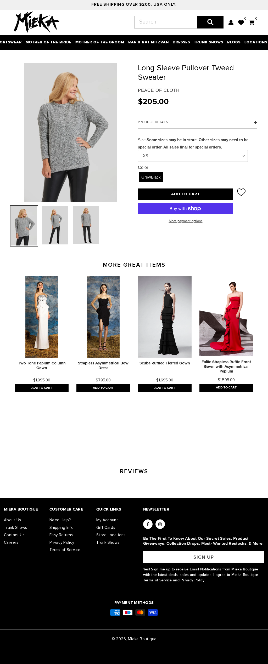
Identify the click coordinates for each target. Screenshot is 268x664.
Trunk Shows (15, 528)
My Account (107, 520)
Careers (11, 543)
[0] (241, 22)
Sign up (203, 557)
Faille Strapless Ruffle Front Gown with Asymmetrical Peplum (226, 366)
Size (142, 140)
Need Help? (60, 520)
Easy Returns (61, 535)
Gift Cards (105, 528)
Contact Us (14, 535)
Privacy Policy (61, 543)
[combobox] (179, 22)
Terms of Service (64, 550)
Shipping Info (61, 528)
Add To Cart (41, 388)
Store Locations (111, 535)
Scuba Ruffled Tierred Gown (164, 363)
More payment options (186, 221)
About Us (12, 520)
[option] (41, 334)
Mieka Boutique (142, 639)
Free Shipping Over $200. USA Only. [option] (134, 4)
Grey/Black (151, 177)
